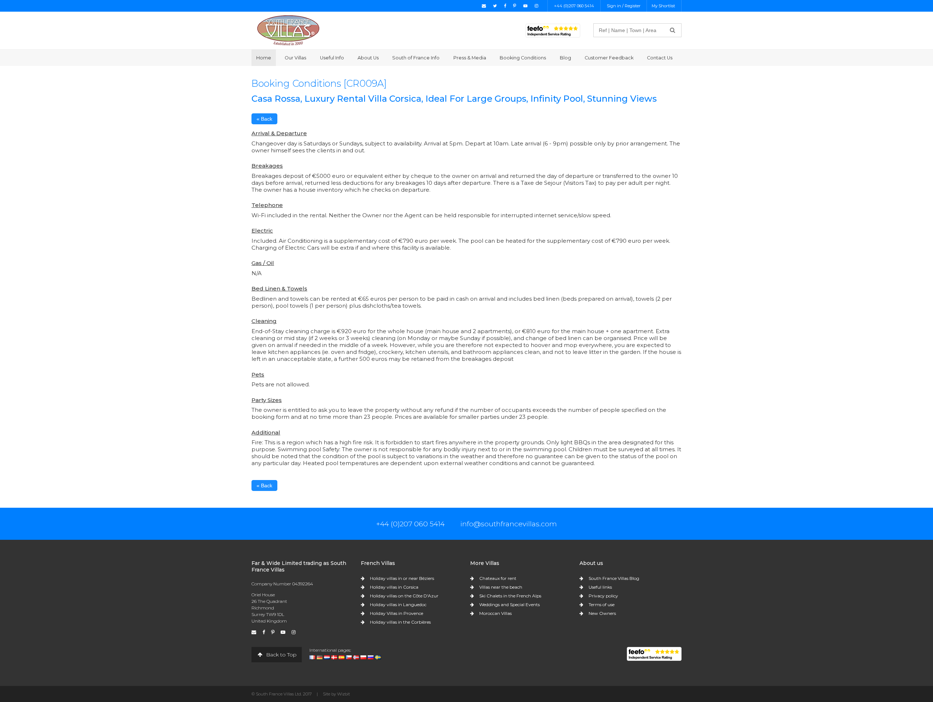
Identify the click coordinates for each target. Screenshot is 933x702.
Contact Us (659, 58)
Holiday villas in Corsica (394, 587)
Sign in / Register (624, 5)
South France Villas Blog (614, 578)
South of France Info (416, 58)
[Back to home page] (288, 30)
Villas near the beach (500, 587)
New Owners (602, 613)
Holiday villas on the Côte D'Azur (404, 595)
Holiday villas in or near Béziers (402, 578)
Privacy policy (603, 595)
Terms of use (601, 604)
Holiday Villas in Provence (396, 613)
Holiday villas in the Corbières (400, 622)
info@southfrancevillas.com (508, 523)
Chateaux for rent (497, 578)
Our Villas (295, 58)
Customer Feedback (609, 58)
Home (263, 58)
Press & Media (469, 58)
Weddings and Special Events (509, 604)
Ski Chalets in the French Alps (510, 595)
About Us (368, 58)
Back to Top (281, 654)
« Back (264, 119)
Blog (565, 58)
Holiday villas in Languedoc (398, 604)
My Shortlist (663, 5)
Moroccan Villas (495, 613)
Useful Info (332, 58)
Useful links (600, 587)
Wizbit (343, 694)
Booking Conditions (523, 58)
